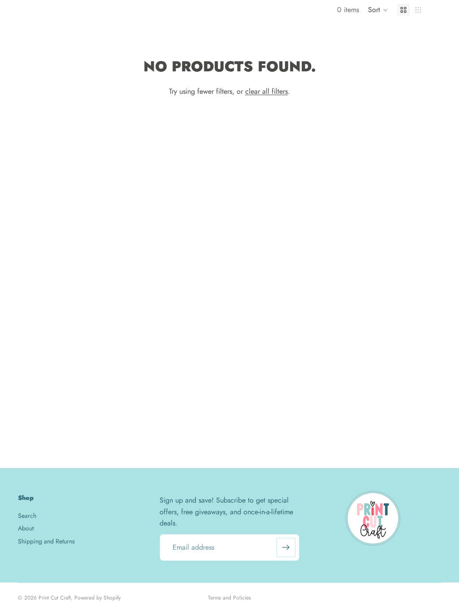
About (26, 528)
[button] (378, 10)
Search (27, 515)
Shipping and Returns (46, 540)
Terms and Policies (229, 598)
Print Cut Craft (55, 598)
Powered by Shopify (97, 598)
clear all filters (266, 91)
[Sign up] (286, 547)
